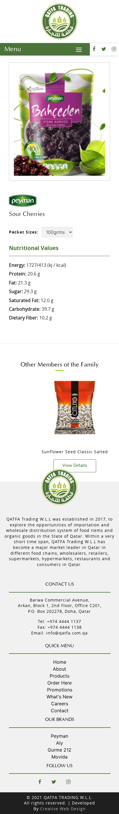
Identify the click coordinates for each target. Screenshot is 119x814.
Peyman (59, 736)
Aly (59, 743)
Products (59, 676)
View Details (63, 465)
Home (59, 662)
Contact (59, 710)
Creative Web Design (63, 808)
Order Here (59, 683)
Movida (59, 757)
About (59, 669)
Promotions (59, 690)
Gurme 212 (59, 750)
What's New (59, 697)
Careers (59, 703)
